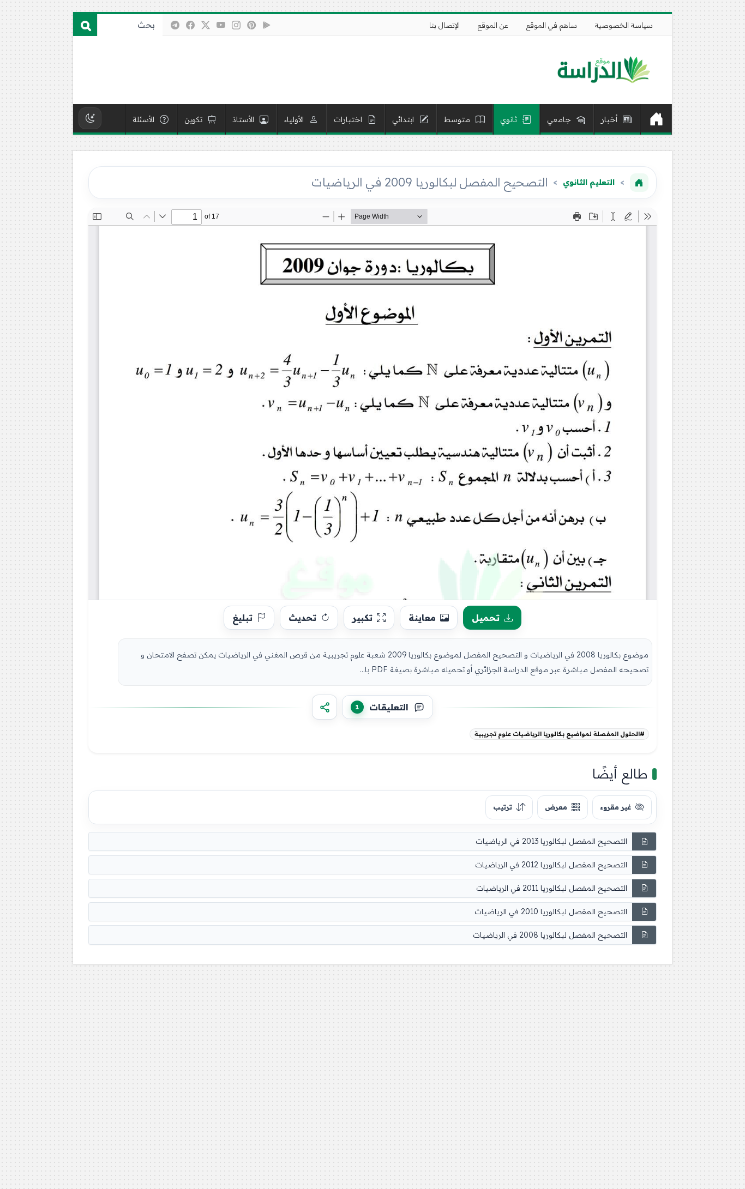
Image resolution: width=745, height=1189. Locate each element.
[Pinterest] (251, 25)
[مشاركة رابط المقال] (324, 707)
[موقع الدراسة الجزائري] (603, 70)
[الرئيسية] (656, 119)
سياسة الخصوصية (624, 25)
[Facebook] (190, 25)
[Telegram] (175, 25)
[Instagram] (236, 25)
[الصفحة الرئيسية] (639, 182)
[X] (206, 25)
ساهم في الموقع (551, 25)
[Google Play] (267, 25)
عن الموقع (493, 25)
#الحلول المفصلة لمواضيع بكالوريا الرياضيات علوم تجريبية (559, 734)
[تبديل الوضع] (90, 118)
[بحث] (85, 25)
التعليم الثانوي (589, 182)
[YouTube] (221, 25)
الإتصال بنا (444, 25)
